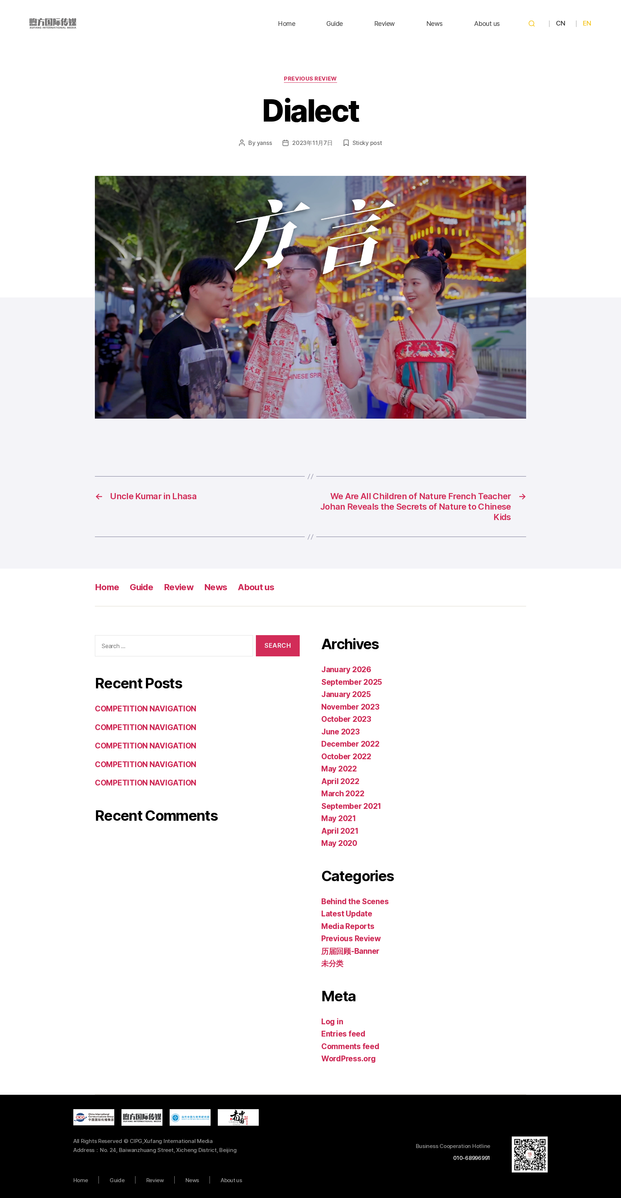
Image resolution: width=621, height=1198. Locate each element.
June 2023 (340, 731)
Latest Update (346, 913)
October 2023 (346, 719)
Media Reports (347, 926)
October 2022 (346, 756)
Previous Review (310, 79)
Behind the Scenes (354, 901)
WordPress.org (348, 1058)
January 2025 (346, 694)
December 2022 (350, 743)
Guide (334, 23)
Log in (332, 1021)
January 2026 (346, 669)
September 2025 (351, 682)
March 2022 (342, 793)
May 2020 (339, 843)
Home (286, 23)
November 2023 (350, 706)
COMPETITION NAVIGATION (145, 708)
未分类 (332, 963)
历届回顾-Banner (350, 951)
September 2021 (351, 806)
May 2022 (339, 768)
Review (384, 23)
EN (587, 23)
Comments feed (350, 1046)
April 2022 (340, 781)
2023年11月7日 (312, 142)
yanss (264, 142)
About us (487, 23)
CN (560, 23)
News (434, 23)
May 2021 (338, 818)
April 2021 (339, 830)
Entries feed (343, 1033)
